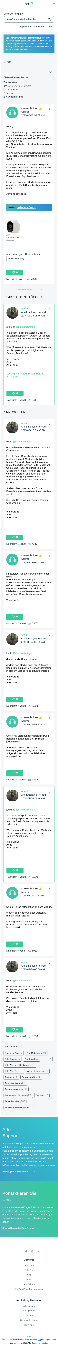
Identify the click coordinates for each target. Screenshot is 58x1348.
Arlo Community (13, 14)
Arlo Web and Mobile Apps (18, 1065)
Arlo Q (29, 1280)
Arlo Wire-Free (12, 1071)
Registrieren (25, 27)
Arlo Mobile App (34, 1053)
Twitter (26, 1251)
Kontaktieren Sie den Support (18, 1228)
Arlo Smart (30, 1059)
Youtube (32, 1251)
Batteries (9, 1077)
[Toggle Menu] (54, 3)
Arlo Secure (11, 1059)
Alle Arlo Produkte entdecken (29, 1289)
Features (40, 1095)
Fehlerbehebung (16, 258)
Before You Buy (29, 1077)
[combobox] (29, 19)
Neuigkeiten (29, 1311)
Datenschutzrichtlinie (11, 1339)
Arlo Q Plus (29, 1284)
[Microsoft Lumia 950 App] (41, 289)
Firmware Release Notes (17, 1108)
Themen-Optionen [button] (50, 73)
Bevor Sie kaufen (13, 1083)
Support (29, 1315)
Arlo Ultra (29, 1265)
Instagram (38, 1251)
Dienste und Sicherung (16, 1095)
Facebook (20, 1251)
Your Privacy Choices (28, 1340)
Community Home (29, 1320)
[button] (49, 109)
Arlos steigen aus (35, 1071)
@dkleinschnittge (25, 327)
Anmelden (39, 27)
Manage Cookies (49, 1340)
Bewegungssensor (14, 1089)
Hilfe (50, 27)
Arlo (9, 62)
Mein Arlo (29, 1325)
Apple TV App (12, 1053)
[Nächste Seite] (51, 1059)
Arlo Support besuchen (15, 1172)
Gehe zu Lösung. (26, 207)
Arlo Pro (29, 1270)
